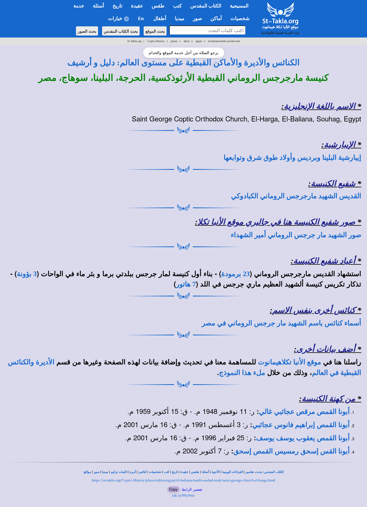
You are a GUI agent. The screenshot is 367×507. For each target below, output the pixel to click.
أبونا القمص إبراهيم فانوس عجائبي (301, 425)
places (174, 41)
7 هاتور (186, 284)
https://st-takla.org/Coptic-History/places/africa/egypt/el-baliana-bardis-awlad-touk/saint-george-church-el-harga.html (183, 480)
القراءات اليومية (232, 471)
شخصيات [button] (242, 18)
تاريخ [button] (117, 6)
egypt (199, 41)
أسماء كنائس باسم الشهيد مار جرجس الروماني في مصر (281, 323)
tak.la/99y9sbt (183, 495)
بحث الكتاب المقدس (121, 31)
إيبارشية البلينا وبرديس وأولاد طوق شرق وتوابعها (292, 157)
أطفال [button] (159, 18)
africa (187, 41)
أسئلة (205, 471)
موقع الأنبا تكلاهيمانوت (289, 362)
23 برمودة (235, 274)
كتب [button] (177, 6)
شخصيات (155, 471)
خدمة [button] (78, 6)
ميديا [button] (179, 18)
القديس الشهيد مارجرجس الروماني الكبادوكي (296, 196)
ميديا (105, 471)
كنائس (142, 471)
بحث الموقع (155, 31)
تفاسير (249, 471)
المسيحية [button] (239, 6)
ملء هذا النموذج (242, 372)
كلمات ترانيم (119, 471)
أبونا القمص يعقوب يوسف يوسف (303, 438)
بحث (259, 471)
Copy (173, 489)
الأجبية (216, 471)
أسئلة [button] (98, 6)
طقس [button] (158, 6)
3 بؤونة (27, 274)
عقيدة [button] (137, 6)
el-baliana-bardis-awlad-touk (224, 41)
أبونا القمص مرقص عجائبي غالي (304, 411)
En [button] (141, 18)
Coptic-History (156, 41)
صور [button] (197, 18)
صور (96, 471)
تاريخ (175, 471)
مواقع (87, 471)
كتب (166, 471)
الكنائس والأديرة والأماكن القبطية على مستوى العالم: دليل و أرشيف (183, 62)
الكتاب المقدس (274, 471)
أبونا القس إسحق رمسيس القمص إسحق (291, 451)
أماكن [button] (216, 18)
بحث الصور (87, 31)
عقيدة (184, 471)
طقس (195, 471)
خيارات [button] (116, 18)
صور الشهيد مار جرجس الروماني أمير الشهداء (296, 235)
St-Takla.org (134, 41)
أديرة (132, 471)
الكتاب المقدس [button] (205, 6)
